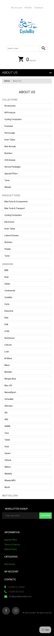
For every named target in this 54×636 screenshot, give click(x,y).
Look (6, 351)
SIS (5, 412)
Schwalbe (8, 399)
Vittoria (7, 460)
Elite (6, 318)
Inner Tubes (9, 140)
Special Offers (11, 173)
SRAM (7, 426)
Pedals (7, 249)
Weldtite (8, 474)
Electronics (9, 222)
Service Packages (12, 167)
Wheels (7, 187)
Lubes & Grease (11, 235)
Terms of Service (12, 544)
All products (9, 564)
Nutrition (8, 153)
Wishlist (28, 7)
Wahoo (7, 467)
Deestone (8, 311)
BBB (6, 270)
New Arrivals (10, 146)
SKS (6, 419)
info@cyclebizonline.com (20, 596)
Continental (9, 290)
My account (16, 7)
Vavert (7, 453)
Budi (6, 277)
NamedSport (10, 392)
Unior (6, 446)
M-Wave (8, 358)
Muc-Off (8, 385)
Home (7, 81)
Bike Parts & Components (16, 201)
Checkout (38, 7)
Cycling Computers (13, 119)
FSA (6, 324)
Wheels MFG (10, 480)
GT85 (6, 331)
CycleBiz (8, 297)
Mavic (7, 365)
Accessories (10, 106)
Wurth (7, 487)
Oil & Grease (9, 160)
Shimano (8, 406)
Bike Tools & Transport (14, 208)
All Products (9, 112)
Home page (9, 133)
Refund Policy (10, 549)
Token (7, 440)
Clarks (7, 284)
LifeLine (8, 345)
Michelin (8, 372)
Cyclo (6, 304)
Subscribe (45, 515)
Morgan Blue (10, 379)
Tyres (7, 180)
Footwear (8, 126)
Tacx (6, 433)
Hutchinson (9, 338)
